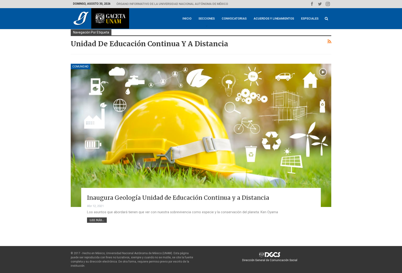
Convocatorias (234, 18)
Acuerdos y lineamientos (274, 18)
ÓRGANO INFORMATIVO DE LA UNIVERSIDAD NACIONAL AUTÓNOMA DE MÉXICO (172, 4)
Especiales (309, 18)
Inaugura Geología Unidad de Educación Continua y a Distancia (178, 197)
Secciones (206, 18)
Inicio (186, 18)
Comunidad (80, 66)
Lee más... (97, 220)
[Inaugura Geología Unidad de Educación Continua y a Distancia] (201, 135)
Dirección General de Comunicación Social (269, 260)
